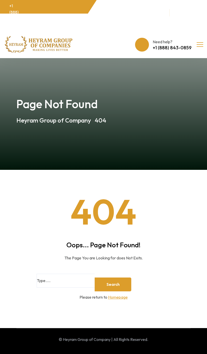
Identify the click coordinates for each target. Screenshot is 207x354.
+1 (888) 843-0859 (14, 15)
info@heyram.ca (118, 12)
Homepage (118, 297)
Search (113, 284)
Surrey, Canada (155, 15)
